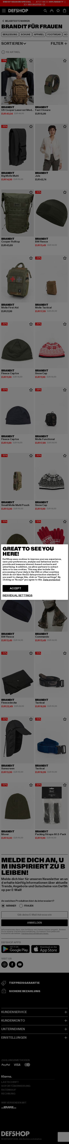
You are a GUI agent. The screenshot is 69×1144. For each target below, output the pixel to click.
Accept (15, 588)
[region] (34, 572)
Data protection (51, 579)
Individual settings (17, 595)
